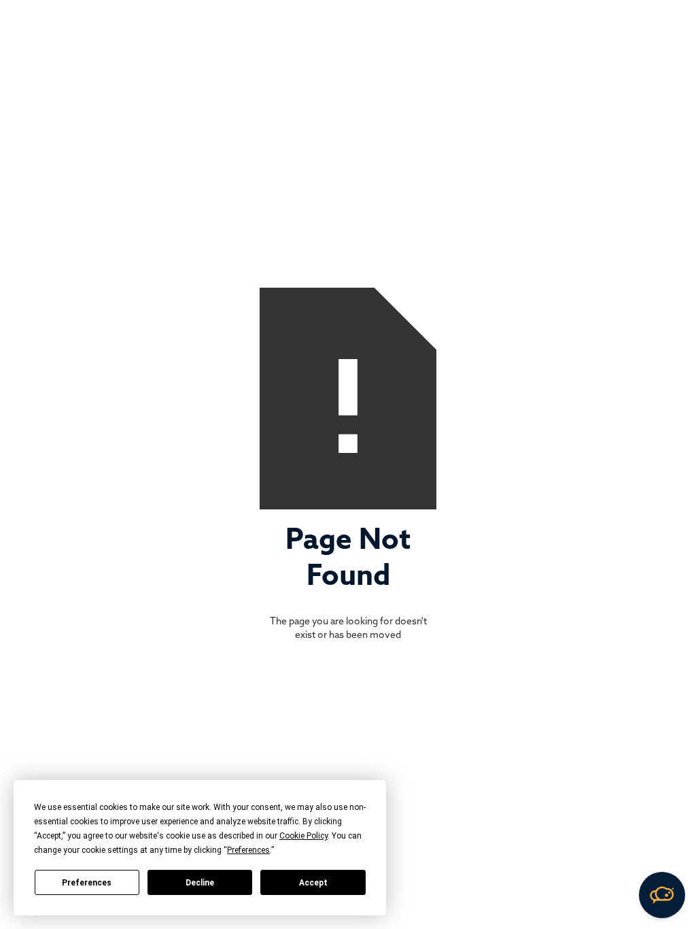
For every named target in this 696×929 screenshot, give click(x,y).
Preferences (86, 883)
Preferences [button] (248, 850)
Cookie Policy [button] (303, 836)
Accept (313, 883)
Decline (200, 883)
